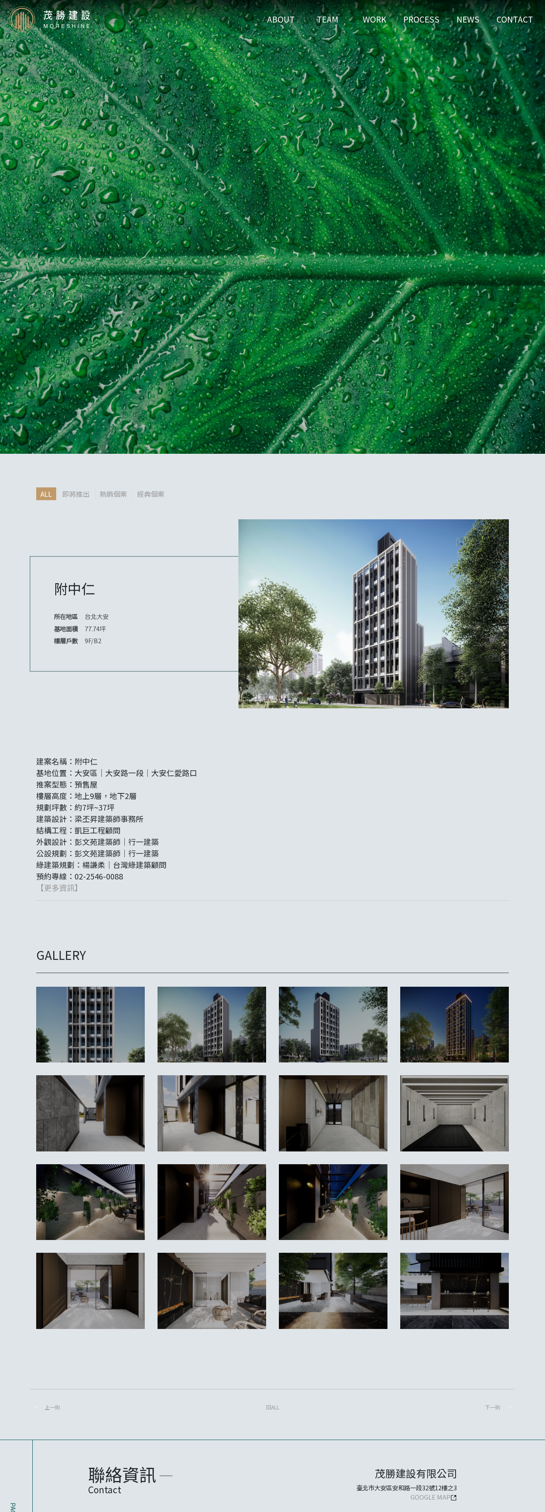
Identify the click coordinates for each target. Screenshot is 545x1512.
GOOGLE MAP (430, 1496)
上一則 (52, 1407)
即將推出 (75, 494)
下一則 (492, 1407)
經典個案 (150, 494)
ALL (46, 494)
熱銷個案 (113, 494)
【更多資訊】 (59, 887)
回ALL (272, 1407)
